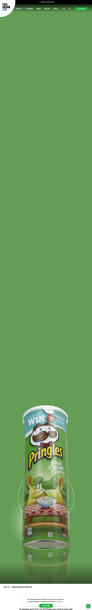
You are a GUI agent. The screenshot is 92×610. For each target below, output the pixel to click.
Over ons (47, 8)
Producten (19, 8)
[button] (88, 606)
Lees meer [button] (59, 601)
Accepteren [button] (46, 606)
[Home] (6, 7)
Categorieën (29, 8)
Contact (55, 8)
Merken (39, 8)
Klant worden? (81, 9)
